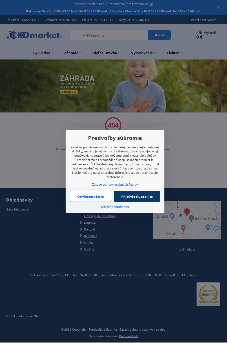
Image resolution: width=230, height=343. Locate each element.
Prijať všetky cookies (137, 196)
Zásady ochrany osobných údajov (115, 184)
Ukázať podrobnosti (115, 206)
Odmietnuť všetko (90, 196)
